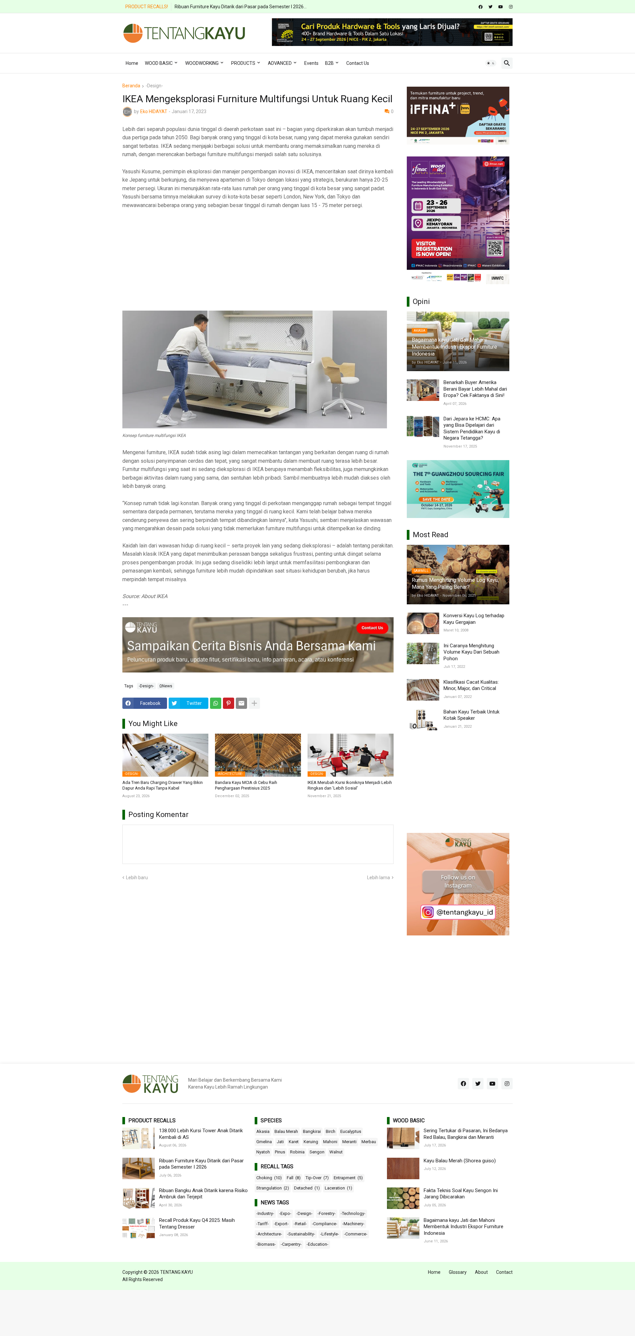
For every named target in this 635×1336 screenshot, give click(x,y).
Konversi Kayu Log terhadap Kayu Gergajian (474, 619)
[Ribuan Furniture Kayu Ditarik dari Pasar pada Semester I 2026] (138, 1168)
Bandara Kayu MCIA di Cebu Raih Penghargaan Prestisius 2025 (246, 785)
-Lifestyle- (329, 1233)
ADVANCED (280, 63)
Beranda (131, 85)
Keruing (311, 1141)
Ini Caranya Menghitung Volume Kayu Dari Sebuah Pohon (471, 652)
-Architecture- (269, 1233)
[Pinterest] (228, 703)
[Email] (241, 703)
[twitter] (490, 7)
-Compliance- (324, 1223)
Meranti (349, 1141)
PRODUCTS (243, 63)
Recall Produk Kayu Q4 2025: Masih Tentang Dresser (197, 1223)
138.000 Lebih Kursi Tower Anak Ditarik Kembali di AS (201, 1134)
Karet (294, 1141)
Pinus (280, 1151)
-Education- (317, 1244)
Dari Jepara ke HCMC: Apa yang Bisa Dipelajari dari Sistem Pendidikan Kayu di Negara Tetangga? (472, 428)
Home (132, 63)
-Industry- (265, 1213)
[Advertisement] (258, 264)
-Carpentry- (291, 1244)
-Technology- (353, 1213)
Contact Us (357, 63)
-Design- (154, 85)
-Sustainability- (301, 1233)
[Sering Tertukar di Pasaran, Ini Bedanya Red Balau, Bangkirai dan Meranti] (403, 1138)
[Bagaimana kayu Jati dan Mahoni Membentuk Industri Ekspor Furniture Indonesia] (403, 1228)
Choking (269, 1177)
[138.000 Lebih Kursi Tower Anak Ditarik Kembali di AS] (138, 1138)
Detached (307, 1187)
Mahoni (330, 1141)
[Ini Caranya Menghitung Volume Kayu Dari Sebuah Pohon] (423, 653)
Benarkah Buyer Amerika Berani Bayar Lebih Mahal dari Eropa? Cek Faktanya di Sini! (475, 388)
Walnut (336, 1151)
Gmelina (264, 1141)
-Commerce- (355, 1233)
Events (311, 63)
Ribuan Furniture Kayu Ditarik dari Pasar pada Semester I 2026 (201, 1164)
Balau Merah (286, 1131)
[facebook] (481, 7)
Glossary (458, 1272)
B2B (329, 63)
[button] (490, 63)
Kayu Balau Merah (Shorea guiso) (460, 1161)
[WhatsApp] (215, 703)
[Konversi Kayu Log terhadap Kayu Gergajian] (423, 623)
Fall (294, 1177)
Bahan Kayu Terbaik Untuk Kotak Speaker (471, 715)
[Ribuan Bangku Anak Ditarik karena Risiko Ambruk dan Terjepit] (138, 1198)
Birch (330, 1131)
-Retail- (300, 1223)
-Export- (281, 1223)
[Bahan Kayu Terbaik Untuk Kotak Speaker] (423, 719)
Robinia (297, 1151)
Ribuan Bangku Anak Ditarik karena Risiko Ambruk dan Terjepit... (241, 6)
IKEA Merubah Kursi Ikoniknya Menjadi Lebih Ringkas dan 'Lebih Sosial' (350, 785)
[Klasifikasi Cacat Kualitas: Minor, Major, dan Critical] (423, 690)
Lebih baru (137, 877)
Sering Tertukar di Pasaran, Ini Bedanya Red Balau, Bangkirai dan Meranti (466, 1134)
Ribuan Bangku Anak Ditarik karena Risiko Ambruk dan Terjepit (203, 1193)
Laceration (338, 1187)
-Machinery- (353, 1223)
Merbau (368, 1141)
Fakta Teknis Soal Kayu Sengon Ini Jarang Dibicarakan (461, 1193)
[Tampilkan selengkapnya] (254, 703)
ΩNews (165, 686)
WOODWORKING (202, 63)
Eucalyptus (350, 1131)
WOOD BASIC (159, 63)
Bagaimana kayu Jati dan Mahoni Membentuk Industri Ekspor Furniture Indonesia (463, 1226)
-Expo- (285, 1213)
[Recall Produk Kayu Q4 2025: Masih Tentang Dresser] (138, 1228)
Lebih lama (378, 877)
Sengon (317, 1151)
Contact (504, 1272)
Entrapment (348, 1177)
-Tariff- (262, 1223)
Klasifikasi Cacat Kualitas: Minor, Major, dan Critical (471, 685)
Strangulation (272, 1187)
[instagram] (511, 7)
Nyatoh (263, 1151)
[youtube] (500, 7)
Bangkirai (312, 1131)
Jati (280, 1141)
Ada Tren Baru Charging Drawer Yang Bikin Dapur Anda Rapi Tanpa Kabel (162, 785)
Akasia (263, 1131)
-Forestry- (327, 1213)
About (481, 1272)
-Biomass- (266, 1244)
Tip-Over (317, 1177)
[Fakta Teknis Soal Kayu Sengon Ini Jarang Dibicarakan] (403, 1198)
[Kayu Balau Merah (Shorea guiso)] (403, 1168)
